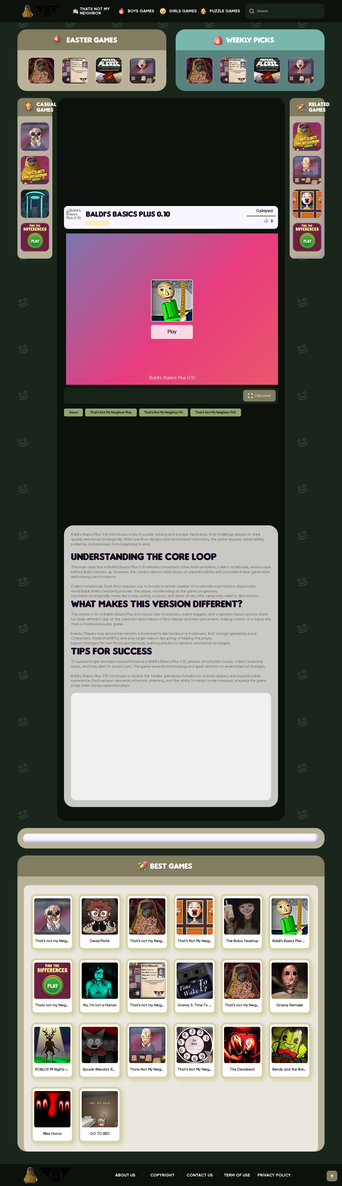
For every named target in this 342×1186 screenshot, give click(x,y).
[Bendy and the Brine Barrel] (290, 1061)
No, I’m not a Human (100, 1005)
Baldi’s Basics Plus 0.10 (289, 941)
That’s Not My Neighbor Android (195, 1069)
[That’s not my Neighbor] (147, 933)
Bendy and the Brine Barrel (289, 1069)
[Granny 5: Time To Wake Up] (195, 997)
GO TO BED (100, 1133)
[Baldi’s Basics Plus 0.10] (290, 933)
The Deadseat (242, 1069)
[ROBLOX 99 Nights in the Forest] (52, 1061)
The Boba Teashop (242, 941)
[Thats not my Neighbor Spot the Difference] (52, 997)
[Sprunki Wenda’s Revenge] (100, 1061)
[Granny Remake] (290, 997)
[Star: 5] (106, 222)
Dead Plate (100, 941)
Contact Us (200, 1175)
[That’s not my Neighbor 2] (147, 997)
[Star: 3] (97, 222)
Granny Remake (289, 1005)
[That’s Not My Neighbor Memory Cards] (195, 933)
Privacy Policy (274, 1175)
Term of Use (237, 1175)
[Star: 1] (88, 222)
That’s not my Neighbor (147, 941)
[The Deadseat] (242, 1061)
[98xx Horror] (52, 1125)
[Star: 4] (102, 222)
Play (172, 331)
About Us (125, 1175)
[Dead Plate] (100, 933)
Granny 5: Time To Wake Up (195, 1005)
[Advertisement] (171, 151)
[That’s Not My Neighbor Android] (195, 1061)
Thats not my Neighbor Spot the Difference (52, 1005)
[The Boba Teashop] (242, 933)
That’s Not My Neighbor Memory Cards (195, 941)
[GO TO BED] (100, 1125)
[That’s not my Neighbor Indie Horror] (52, 933)
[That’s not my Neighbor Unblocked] (242, 997)
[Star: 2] (93, 222)
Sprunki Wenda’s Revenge (100, 1069)
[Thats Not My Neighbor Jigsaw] (147, 1061)
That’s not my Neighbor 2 (147, 1005)
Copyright (162, 1175)
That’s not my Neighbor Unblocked (242, 1005)
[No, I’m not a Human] (100, 997)
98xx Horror (52, 1133)
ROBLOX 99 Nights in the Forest (52, 1069)
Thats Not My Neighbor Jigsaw (147, 1069)
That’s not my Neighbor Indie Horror (52, 941)
